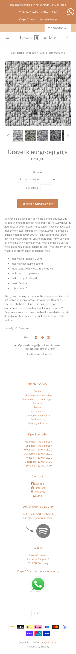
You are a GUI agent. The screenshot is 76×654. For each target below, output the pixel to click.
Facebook (39, 483)
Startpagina (17, 52)
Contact (38, 391)
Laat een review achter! (38, 415)
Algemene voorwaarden (38, 395)
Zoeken (38, 407)
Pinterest (39, 487)
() (57, 27)
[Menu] (7, 37)
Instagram (39, 491)
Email (39, 495)
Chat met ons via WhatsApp (43, 571)
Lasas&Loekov (48, 642)
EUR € (36, 613)
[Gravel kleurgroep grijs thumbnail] (18, 135)
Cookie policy (38, 419)
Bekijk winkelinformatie (39, 354)
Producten (32, 52)
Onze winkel (38, 411)
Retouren (38, 403)
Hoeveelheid (31, 187)
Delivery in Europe (38, 423)
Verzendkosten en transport (38, 399)
